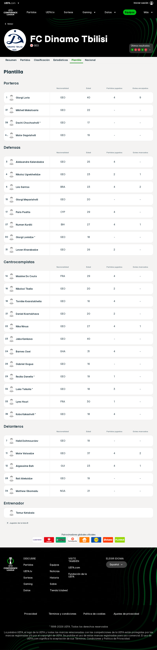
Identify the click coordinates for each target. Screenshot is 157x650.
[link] (31, 12)
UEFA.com (74, 567)
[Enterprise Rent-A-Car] (61, 540)
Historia (54, 577)
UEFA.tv (27, 571)
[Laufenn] (37, 540)
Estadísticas (60, 60)
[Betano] (108, 540)
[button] (88, 12)
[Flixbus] (120, 540)
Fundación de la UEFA (77, 575)
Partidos (25, 60)
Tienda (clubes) (59, 590)
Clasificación (42, 60)
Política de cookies (94, 613)
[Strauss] (49, 540)
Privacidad (30, 613)
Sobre (53, 584)
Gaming (28, 584)
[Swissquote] (73, 540)
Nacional (90, 60)
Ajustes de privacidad (126, 613)
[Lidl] (96, 540)
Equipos (54, 564)
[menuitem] (32, 12)
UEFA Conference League (10, 12)
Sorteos (28, 577)
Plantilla (76, 60)
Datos (27, 590)
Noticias (55, 571)
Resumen (11, 60)
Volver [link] (10, 24)
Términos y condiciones (62, 613)
